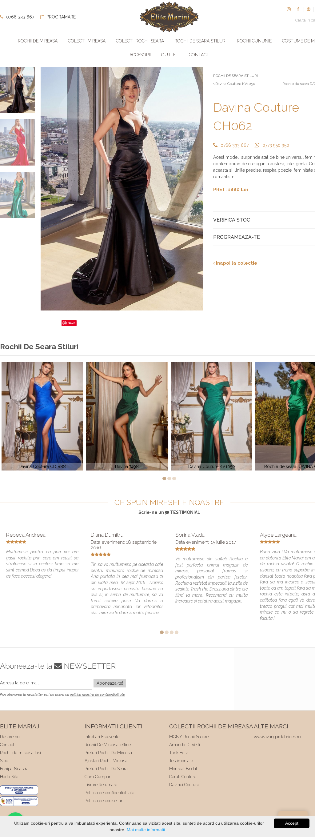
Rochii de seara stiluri (200, 40)
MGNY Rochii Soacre (189, 736)
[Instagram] (289, 9)
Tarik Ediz (178, 752)
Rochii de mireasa (38, 40)
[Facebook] (299, 9)
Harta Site (9, 776)
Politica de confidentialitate (109, 792)
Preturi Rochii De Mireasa (108, 752)
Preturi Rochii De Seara (106, 768)
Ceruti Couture (182, 776)
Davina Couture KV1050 (234, 84)
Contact (199, 54)
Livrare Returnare (101, 784)
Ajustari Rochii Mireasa (106, 760)
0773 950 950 (275, 145)
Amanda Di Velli (184, 744)
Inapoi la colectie (236, 263)
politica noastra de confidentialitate (97, 695)
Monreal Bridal (183, 768)
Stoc (4, 760)
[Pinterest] (308, 9)
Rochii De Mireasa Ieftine (108, 744)
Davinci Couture (184, 784)
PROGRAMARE (60, 16)
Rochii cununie (254, 40)
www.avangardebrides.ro (277, 736)
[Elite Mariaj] (169, 17)
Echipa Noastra (14, 768)
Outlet (169, 54)
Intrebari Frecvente (102, 736)
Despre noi (10, 736)
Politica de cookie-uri (104, 800)
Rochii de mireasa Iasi (20, 752)
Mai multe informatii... (148, 829)
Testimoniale (181, 760)
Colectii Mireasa (87, 40)
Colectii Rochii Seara (140, 40)
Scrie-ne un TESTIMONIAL (169, 512)
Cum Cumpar (97, 776)
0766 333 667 (19, 16)
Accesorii (140, 54)
